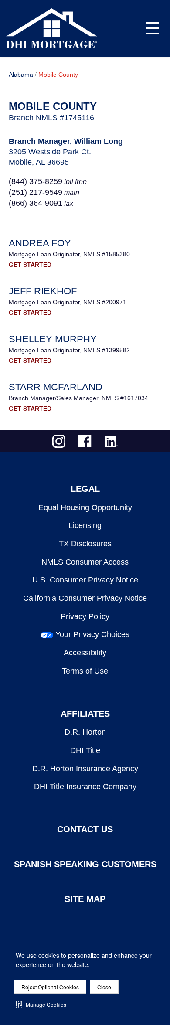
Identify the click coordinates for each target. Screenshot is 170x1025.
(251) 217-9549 (35, 192)
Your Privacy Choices (92, 634)
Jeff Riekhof (43, 291)
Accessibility (85, 652)
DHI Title (85, 750)
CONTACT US (85, 829)
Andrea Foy (40, 243)
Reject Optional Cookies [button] (50, 987)
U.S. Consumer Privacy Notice (85, 579)
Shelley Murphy (53, 339)
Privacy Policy (85, 616)
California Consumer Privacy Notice (85, 598)
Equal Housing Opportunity (85, 507)
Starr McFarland (55, 386)
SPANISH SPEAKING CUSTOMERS (85, 864)
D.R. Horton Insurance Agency (85, 768)
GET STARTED (30, 264)
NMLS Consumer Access (85, 562)
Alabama (21, 74)
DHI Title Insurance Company (85, 786)
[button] (41, 1004)
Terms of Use (85, 671)
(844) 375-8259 (35, 181)
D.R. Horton (85, 732)
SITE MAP (85, 899)
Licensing (85, 525)
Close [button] (104, 987)
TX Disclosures (85, 543)
